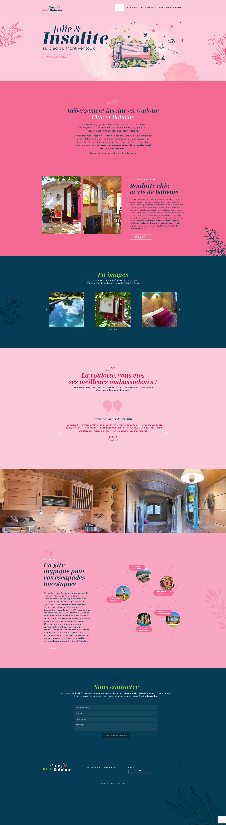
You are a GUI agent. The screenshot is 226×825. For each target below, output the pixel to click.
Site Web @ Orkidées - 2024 (113, 784)
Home (119, 7)
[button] (46, 310)
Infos (160, 7)
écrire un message (143, 773)
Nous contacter (174, 7)
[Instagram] (180, 763)
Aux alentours (147, 7)
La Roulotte (131, 7)
